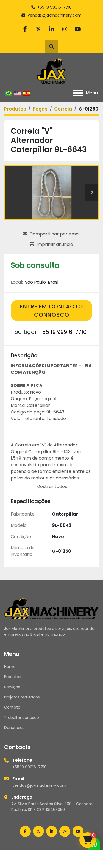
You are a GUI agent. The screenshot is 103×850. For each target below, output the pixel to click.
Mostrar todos (51, 486)
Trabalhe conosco (21, 717)
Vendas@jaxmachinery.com (54, 15)
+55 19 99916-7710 (54, 7)
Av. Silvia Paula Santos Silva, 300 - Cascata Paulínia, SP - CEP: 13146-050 (52, 806)
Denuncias (14, 727)
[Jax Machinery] (51, 608)
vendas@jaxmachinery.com (39, 785)
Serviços (12, 687)
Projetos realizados (22, 697)
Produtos (12, 676)
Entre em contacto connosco (51, 311)
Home (10, 666)
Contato (12, 707)
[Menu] (78, 93)
